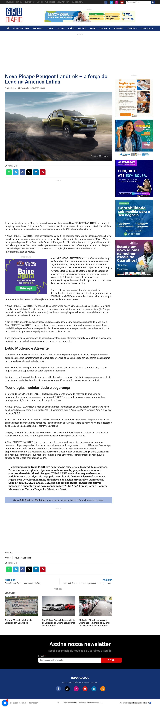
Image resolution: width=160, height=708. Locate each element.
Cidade (50, 28)
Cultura (60, 28)
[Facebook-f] (105, 2)
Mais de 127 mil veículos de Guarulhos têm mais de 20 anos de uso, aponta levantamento (94, 623)
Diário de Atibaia (77, 2)
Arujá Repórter (63, 2)
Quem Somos (29, 2)
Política (82, 28)
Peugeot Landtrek (22, 558)
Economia (118, 28)
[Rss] (102, 688)
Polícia (71, 28)
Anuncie (39, 2)
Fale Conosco (50, 2)
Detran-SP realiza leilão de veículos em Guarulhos (18, 621)
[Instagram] (116, 2)
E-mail (41, 656)
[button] (9, 172)
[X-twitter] (111, 2)
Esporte (103, 28)
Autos (8, 558)
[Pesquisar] (153, 2)
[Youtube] (122, 2)
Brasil (93, 28)
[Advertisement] (80, 53)
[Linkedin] (93, 688)
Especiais (146, 28)
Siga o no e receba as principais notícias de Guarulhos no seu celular (58, 500)
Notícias (19, 2)
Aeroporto (38, 28)
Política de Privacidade (17, 703)
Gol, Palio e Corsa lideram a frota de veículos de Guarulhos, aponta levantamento (58, 623)
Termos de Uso (34, 703)
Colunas (131, 28)
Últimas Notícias (21, 28)
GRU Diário (10, 2)
